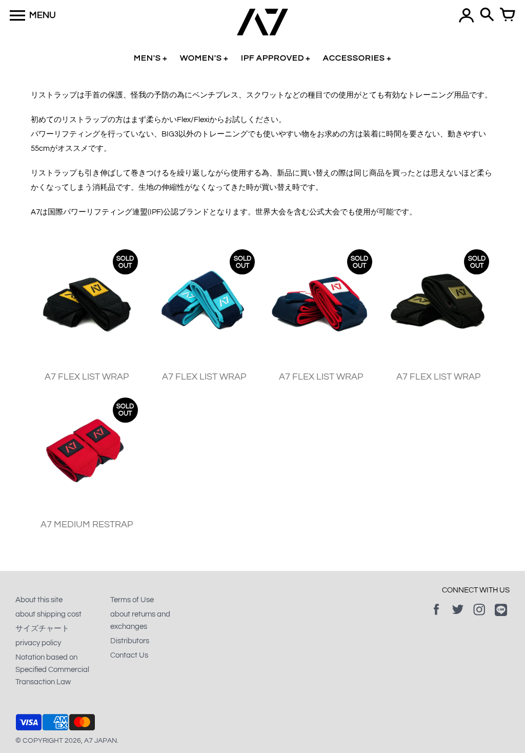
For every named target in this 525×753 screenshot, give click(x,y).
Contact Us (129, 655)
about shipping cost (48, 614)
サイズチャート (42, 628)
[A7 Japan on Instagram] (479, 617)
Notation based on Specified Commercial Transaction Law (52, 669)
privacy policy (38, 643)
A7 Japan (100, 740)
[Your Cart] (507, 15)
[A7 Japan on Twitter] (458, 617)
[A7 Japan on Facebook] (436, 617)
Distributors (129, 641)
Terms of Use (132, 600)
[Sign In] (466, 15)
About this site (39, 600)
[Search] (487, 15)
